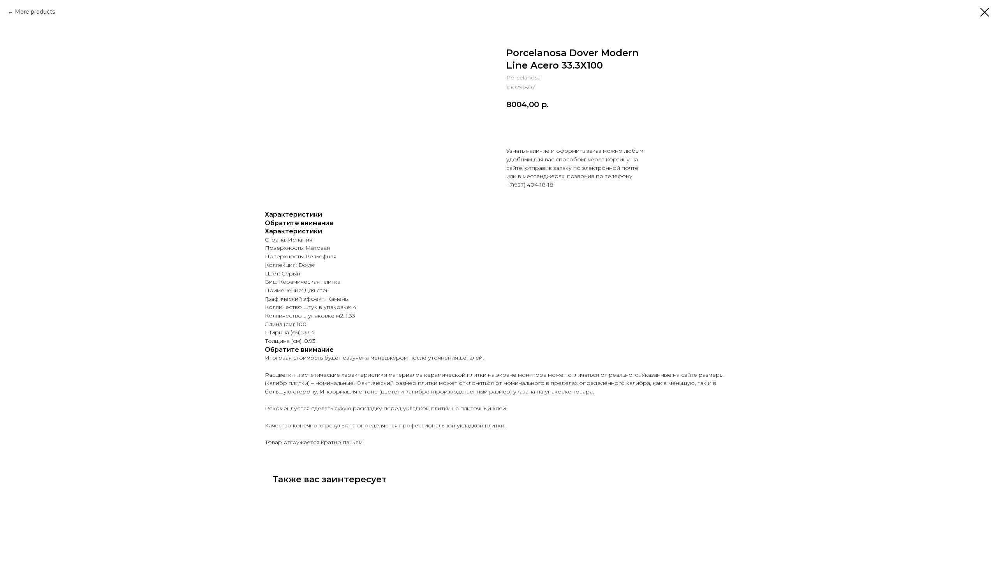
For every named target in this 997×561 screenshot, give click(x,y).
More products (35, 11)
